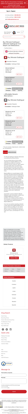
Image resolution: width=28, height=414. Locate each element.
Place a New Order (5, 323)
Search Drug (4, 316)
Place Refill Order (5, 325)
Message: (3, 377)
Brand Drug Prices (5, 318)
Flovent (18, 269)
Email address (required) (6, 372)
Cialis (13, 269)
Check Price (14, 258)
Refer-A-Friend (4, 351)
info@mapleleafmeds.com (13, 19)
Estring (6, 271)
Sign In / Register (11, 11)
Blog (2, 355)
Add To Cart (19, 74)
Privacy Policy (4, 337)
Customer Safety (4, 343)
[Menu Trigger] (25, 3)
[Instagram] (10, 329)
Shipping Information (5, 335)
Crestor (18, 271)
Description (5, 152)
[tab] (5, 152)
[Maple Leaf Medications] (14, 26)
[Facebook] (2, 329)
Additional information (12, 152)
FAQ (2, 349)
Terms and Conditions (5, 341)
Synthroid (7, 269)
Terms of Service (4, 387)
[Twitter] (6, 329)
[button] (1, 404)
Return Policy (4, 339)
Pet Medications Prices (6, 321)
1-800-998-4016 (17, 15)
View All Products (4, 357)
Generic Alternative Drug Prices (7, 319)
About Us (3, 353)
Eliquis (12, 271)
